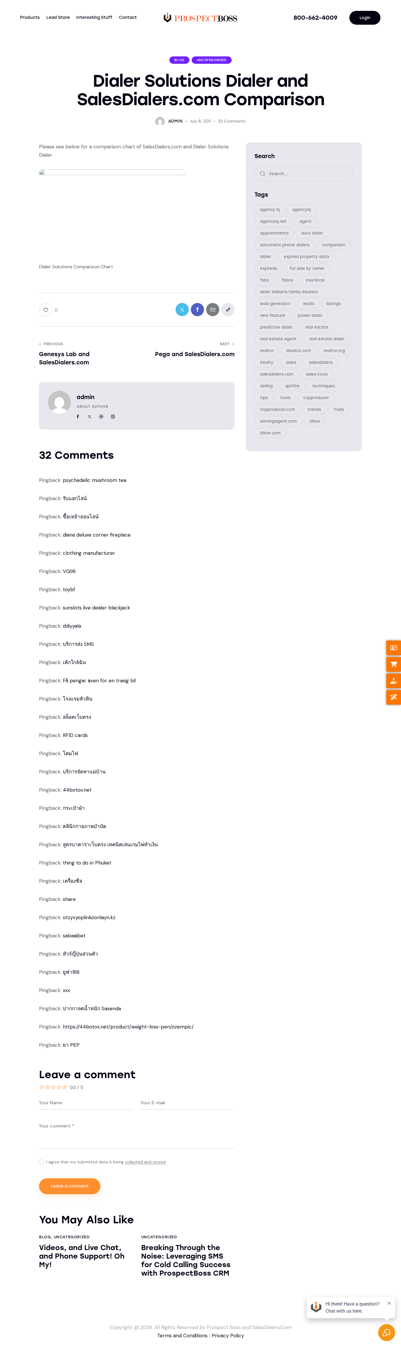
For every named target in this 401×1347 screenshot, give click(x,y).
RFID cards (75, 735)
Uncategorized (212, 60)
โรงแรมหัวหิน (77, 699)
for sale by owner (307, 269)
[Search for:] (304, 173)
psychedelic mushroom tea (94, 480)
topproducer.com (277, 410)
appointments (274, 233)
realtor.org (334, 351)
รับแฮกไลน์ (75, 498)
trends (314, 410)
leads (308, 304)
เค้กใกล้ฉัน (74, 662)
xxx (66, 990)
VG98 (69, 571)
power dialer (310, 316)
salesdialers (320, 363)
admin (86, 397)
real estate (316, 327)
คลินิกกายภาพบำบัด (84, 826)
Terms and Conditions (182, 1335)
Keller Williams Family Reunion (289, 292)
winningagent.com (278, 421)
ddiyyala (72, 626)
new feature (272, 316)
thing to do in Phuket (87, 863)
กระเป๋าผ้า (74, 808)
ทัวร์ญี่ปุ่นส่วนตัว (80, 954)
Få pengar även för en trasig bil (99, 680)
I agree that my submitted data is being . (106, 1162)
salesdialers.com (276, 374)
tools (285, 398)
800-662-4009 (315, 18)
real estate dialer (326, 339)
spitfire (292, 386)
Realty (266, 363)
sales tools (317, 374)
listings (334, 304)
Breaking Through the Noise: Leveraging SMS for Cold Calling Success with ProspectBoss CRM (185, 1260)
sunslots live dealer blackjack (96, 607)
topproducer (316, 398)
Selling (266, 386)
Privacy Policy (228, 1335)
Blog (179, 60)
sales (291, 363)
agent (305, 222)
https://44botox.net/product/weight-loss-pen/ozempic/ (128, 1026)
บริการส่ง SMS (78, 644)
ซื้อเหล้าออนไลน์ (81, 516)
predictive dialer (276, 327)
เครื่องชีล (72, 881)
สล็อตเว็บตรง (77, 717)
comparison (333, 245)
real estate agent (278, 339)
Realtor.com (299, 351)
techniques (323, 386)
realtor (267, 351)
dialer (265, 257)
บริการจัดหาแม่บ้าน (84, 771)
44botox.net (77, 790)
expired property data (306, 257)
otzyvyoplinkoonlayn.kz (89, 917)
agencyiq (301, 210)
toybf (69, 589)
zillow (314, 421)
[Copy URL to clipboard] (228, 309)
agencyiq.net (273, 222)
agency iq (270, 210)
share (69, 899)
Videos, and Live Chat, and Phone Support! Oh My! (81, 1256)
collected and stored (145, 1162)
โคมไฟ (70, 753)
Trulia (338, 410)
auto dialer (312, 233)
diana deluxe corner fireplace (97, 535)
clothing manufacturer (89, 553)
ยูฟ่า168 (71, 972)
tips (264, 398)
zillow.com (270, 433)
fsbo (264, 280)
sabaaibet (74, 935)
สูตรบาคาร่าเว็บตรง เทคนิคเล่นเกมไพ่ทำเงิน (110, 844)
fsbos (287, 280)
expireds (268, 269)
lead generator (275, 304)
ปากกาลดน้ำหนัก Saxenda (92, 1008)
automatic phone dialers (284, 245)
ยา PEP (71, 1045)
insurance (315, 280)
